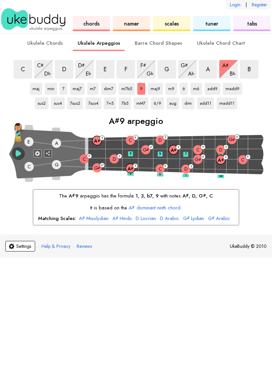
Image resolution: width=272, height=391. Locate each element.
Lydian (193, 218)
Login (235, 4)
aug (174, 102)
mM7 (142, 102)
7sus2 (76, 102)
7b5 (126, 102)
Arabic (169, 218)
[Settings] (37, 153)
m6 (197, 87)
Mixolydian (93, 218)
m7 (94, 87)
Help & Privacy (55, 246)
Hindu (122, 218)
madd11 (227, 102)
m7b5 (128, 87)
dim (189, 102)
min (52, 87)
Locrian (146, 218)
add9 (213, 87)
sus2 (42, 102)
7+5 (111, 102)
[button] (18, 153)
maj (37, 87)
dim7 (110, 87)
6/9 (159, 102)
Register (259, 4)
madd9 (234, 87)
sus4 (59, 102)
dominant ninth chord (154, 207)
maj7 (79, 87)
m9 (172, 87)
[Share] (48, 153)
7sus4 (94, 102)
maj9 (157, 87)
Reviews (84, 246)
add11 (207, 102)
